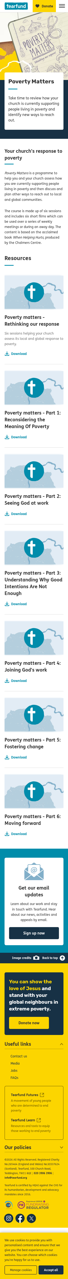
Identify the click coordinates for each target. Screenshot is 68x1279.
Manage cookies (21, 1270)
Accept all (51, 1270)
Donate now (29, 1023)
